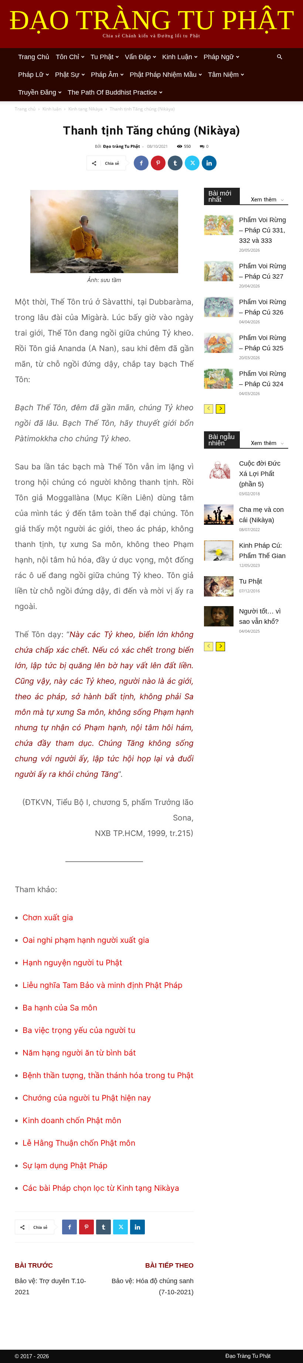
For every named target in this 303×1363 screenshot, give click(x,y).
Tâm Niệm (223, 74)
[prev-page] (208, 409)
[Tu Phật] (219, 586)
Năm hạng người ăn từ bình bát (79, 1052)
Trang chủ (33, 57)
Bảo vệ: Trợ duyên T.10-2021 (50, 1286)
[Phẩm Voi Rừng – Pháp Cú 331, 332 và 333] (219, 225)
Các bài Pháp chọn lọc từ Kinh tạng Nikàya (101, 1188)
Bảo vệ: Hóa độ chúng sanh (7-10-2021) (153, 1286)
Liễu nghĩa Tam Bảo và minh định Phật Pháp (103, 985)
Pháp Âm (104, 74)
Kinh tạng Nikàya (85, 109)
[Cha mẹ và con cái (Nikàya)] (219, 514)
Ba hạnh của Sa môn (60, 1007)
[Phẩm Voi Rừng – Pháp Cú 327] (219, 271)
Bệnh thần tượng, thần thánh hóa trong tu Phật (108, 1075)
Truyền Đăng (37, 92)
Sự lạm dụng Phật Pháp (65, 1165)
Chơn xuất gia (48, 917)
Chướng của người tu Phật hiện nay (87, 1097)
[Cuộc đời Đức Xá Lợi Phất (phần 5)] (219, 468)
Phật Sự (67, 74)
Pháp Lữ (31, 74)
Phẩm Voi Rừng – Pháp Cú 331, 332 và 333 (262, 230)
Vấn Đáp (138, 57)
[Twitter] (192, 163)
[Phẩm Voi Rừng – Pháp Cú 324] (219, 378)
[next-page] (220, 409)
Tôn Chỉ (67, 57)
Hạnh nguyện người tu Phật (72, 962)
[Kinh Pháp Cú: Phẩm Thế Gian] (219, 550)
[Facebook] (141, 163)
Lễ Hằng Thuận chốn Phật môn (79, 1143)
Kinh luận (51, 109)
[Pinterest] (158, 163)
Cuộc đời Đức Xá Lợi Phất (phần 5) (259, 474)
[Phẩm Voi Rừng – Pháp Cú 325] (219, 343)
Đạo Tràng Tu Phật (247, 1356)
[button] (279, 57)
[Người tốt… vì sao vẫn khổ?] (219, 616)
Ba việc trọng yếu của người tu (79, 1030)
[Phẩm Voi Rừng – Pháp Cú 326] (219, 307)
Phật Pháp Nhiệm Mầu (163, 74)
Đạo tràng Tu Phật (121, 146)
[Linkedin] (209, 163)
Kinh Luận (177, 57)
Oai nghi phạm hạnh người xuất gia (86, 940)
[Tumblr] (175, 163)
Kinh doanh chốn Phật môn (72, 1120)
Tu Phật (102, 57)
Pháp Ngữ (219, 57)
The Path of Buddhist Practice (112, 92)
